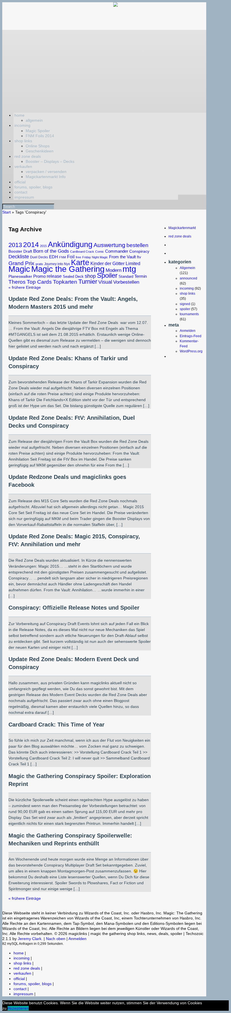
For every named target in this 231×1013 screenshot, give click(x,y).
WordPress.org (191, 351)
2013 (15, 244)
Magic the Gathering (68, 269)
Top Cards (39, 282)
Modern (113, 270)
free (78, 257)
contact (20, 192)
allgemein (34, 120)
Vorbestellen (126, 282)
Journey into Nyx (57, 264)
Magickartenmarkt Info (46, 176)
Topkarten (65, 282)
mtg (129, 269)
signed (185, 304)
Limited (133, 263)
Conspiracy (139, 251)
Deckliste (18, 256)
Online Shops (38, 146)
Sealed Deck (73, 276)
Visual (105, 282)
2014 (31, 244)
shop (90, 276)
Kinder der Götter (107, 263)
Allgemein (187, 268)
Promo (39, 276)
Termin (140, 276)
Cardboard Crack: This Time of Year (56, 724)
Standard (126, 276)
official (20, 182)
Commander (116, 251)
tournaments (189, 314)
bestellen (137, 245)
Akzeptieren (18, 1008)
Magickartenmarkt (182, 228)
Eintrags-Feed (190, 336)
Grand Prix (21, 263)
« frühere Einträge (24, 287)
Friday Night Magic (95, 257)
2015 (43, 246)
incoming (22, 125)
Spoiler (107, 275)
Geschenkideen (40, 151)
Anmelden (188, 331)
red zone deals (27, 156)
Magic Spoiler (38, 130)
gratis (39, 264)
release (54, 276)
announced (188, 278)
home (19, 115)
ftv (139, 257)
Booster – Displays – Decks (50, 161)
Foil (71, 256)
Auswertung (109, 245)
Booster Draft (20, 251)
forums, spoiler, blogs (33, 187)
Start (6, 212)
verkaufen (23, 166)
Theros (17, 282)
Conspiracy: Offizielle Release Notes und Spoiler (73, 608)
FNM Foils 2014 (40, 136)
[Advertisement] (104, 69)
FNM (62, 257)
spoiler (185, 309)
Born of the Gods (51, 251)
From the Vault (122, 257)
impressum (24, 197)
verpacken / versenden (46, 171)
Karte (80, 262)
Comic (99, 251)
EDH (53, 256)
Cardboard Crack (82, 251)
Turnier (87, 281)
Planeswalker (20, 276)
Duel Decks (39, 257)
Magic (19, 269)
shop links (23, 141)
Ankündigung (70, 244)
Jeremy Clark (29, 938)
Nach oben (55, 938)
